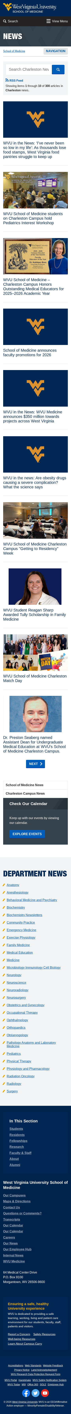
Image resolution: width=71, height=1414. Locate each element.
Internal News (13, 1255)
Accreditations (15, 1365)
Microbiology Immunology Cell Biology (34, 967)
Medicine (13, 960)
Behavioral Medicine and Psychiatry (32, 900)
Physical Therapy (19, 1061)
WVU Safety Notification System (49, 1380)
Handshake (25, 1380)
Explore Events (27, 834)
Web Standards (33, 1365)
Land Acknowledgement (44, 1370)
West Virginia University (24, 1402)
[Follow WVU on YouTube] (45, 1393)
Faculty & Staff (20, 1153)
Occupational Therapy (22, 1012)
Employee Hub (56, 1384)
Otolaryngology (17, 1035)
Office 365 (32, 1384)
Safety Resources (44, 1334)
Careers (9, 1237)
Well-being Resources (21, 1339)
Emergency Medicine (21, 930)
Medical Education (20, 952)
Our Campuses (14, 1195)
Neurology (14, 975)
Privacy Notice (22, 1370)
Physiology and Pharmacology (28, 1068)
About (14, 1159)
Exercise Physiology (21, 937)
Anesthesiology (17, 892)
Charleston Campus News (25, 793)
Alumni (14, 1165)
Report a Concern (19, 1334)
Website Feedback (53, 1365)
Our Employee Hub (17, 1249)
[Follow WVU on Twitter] (35, 1393)
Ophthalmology (17, 1020)
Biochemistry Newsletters (24, 915)
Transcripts (11, 1219)
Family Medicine (18, 945)
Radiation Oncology (21, 1076)
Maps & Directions (17, 1201)
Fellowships (18, 1141)
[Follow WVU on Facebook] (26, 1393)
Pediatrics (14, 1053)
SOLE (43, 1384)
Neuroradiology (17, 990)
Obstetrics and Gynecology (25, 1005)
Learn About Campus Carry (25, 1343)
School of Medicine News (24, 785)
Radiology (14, 1083)
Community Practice (21, 922)
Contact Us (11, 1207)
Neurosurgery (16, 997)
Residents (17, 1135)
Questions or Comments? (22, 1213)
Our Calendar (13, 1225)
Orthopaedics (16, 1027)
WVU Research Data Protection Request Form (35, 1374)
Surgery (12, 1091)
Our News (10, 1243)
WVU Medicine (14, 1261)
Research (16, 1146)
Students (16, 1128)
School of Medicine (14, 51)
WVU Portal (11, 1380)
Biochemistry (16, 907)
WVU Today (13, 1384)
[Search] (58, 69)
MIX (24, 1384)
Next (33, 764)
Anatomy (13, 885)
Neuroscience (16, 982)
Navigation (55, 51)
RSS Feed (16, 80)
